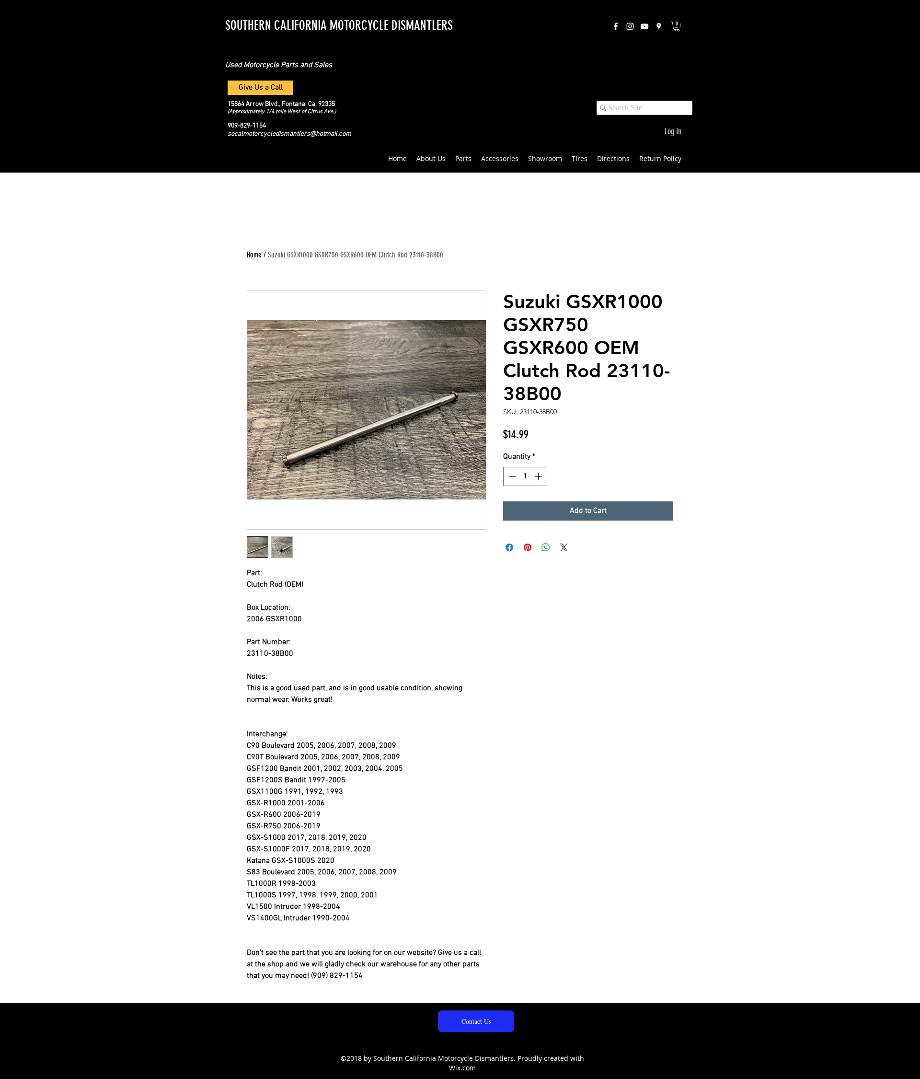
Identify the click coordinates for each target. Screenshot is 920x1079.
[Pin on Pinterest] (527, 547)
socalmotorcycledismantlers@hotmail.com (289, 134)
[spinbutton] (525, 476)
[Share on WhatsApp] (546, 547)
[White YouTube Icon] (644, 26)
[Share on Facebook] (509, 547)
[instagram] (630, 26)
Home (254, 254)
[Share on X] (564, 547)
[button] (676, 26)
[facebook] (616, 26)
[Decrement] (511, 476)
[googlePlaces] (659, 26)
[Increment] (539, 476)
